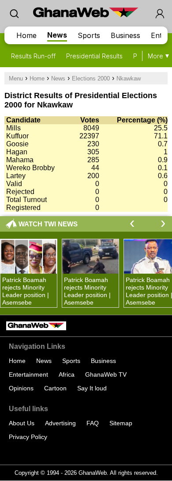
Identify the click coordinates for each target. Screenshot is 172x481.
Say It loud (92, 388)
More (155, 56)
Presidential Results (94, 56)
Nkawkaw (128, 78)
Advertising (60, 423)
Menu (16, 78)
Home (26, 35)
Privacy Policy (28, 436)
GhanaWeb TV (106, 374)
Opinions (21, 388)
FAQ (92, 423)
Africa (67, 374)
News (57, 35)
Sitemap (120, 423)
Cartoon (55, 388)
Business (125, 35)
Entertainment (28, 374)
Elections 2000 (91, 78)
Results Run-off (33, 56)
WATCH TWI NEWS (48, 224)
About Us (21, 423)
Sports (89, 35)
